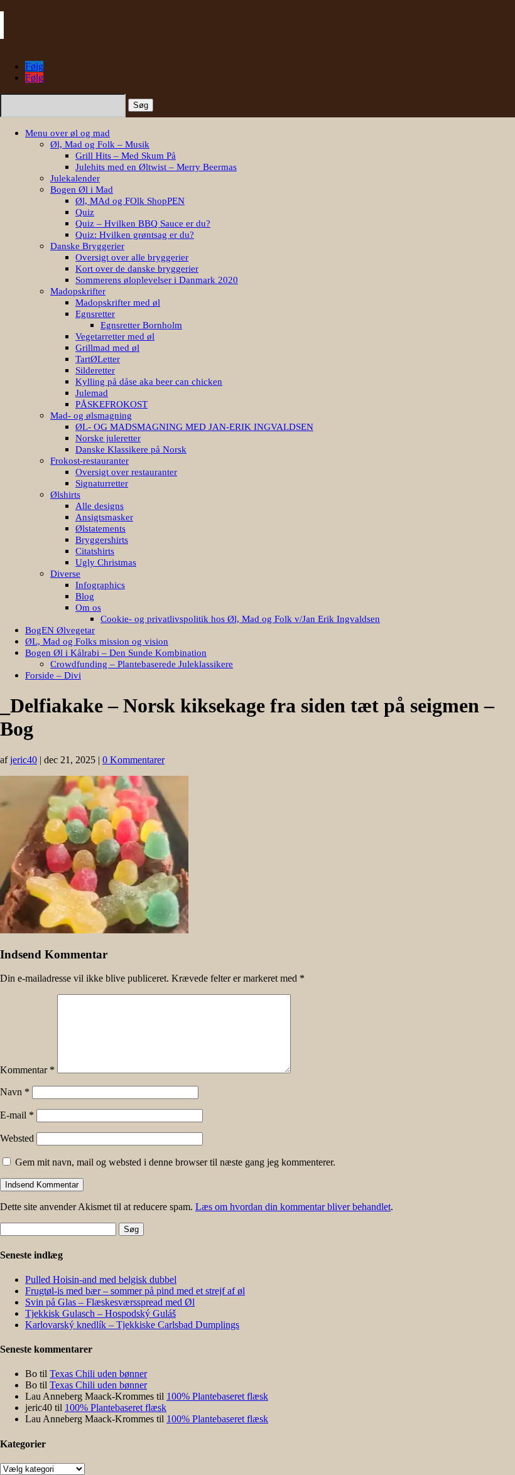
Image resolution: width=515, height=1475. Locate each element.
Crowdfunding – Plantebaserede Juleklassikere (141, 664)
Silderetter (95, 370)
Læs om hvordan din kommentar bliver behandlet (293, 1206)
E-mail (17, 1115)
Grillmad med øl (107, 348)
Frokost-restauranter (89, 461)
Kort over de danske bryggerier (136, 269)
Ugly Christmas (105, 562)
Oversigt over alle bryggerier (131, 257)
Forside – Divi (53, 675)
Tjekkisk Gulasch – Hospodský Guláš (100, 1313)
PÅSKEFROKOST (111, 404)
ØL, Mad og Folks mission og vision (96, 641)
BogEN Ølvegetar (60, 630)
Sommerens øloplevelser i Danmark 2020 (156, 280)
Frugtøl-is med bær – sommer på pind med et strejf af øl (135, 1290)
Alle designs (99, 506)
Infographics (100, 585)
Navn (15, 1091)
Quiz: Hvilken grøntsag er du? (134, 235)
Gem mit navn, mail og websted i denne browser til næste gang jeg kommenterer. (175, 1162)
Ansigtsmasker (104, 517)
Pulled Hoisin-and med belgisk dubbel (100, 1279)
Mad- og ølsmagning (91, 415)
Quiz (84, 212)
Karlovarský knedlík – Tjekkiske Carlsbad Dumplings (132, 1324)
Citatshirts (94, 551)
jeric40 (23, 759)
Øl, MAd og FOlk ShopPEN (130, 201)
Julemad (91, 393)
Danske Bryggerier (87, 246)
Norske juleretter (108, 438)
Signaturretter (101, 483)
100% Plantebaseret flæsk (217, 1396)
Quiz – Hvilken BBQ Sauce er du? (142, 223)
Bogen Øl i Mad (81, 190)
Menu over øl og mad (67, 133)
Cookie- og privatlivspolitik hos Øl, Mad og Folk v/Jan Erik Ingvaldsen (240, 619)
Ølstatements (100, 528)
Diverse (65, 574)
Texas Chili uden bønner (98, 1373)
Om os (88, 608)
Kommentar (27, 1070)
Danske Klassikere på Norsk (131, 449)
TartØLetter (97, 359)
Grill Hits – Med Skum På (125, 156)
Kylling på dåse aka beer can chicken (148, 382)
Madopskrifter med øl (117, 303)
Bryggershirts (101, 540)
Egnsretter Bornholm (141, 325)
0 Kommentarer (133, 759)
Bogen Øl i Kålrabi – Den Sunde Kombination (116, 653)
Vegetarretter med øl (114, 336)
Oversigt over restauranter (126, 472)
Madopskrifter (78, 291)
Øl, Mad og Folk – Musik (99, 144)
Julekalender (75, 178)
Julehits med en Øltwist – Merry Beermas (156, 167)
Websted (17, 1138)
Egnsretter (95, 314)
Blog (84, 596)
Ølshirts (65, 495)
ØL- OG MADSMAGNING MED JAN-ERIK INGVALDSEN (194, 427)
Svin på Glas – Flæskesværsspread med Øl (110, 1302)
